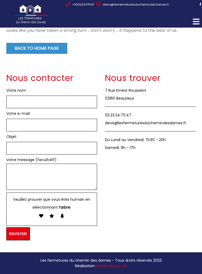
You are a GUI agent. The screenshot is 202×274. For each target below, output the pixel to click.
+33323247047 (83, 4)
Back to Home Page (37, 48)
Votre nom (16, 90)
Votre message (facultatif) (31, 159)
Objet (11, 136)
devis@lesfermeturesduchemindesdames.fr (135, 4)
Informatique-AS (112, 265)
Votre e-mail (18, 113)
